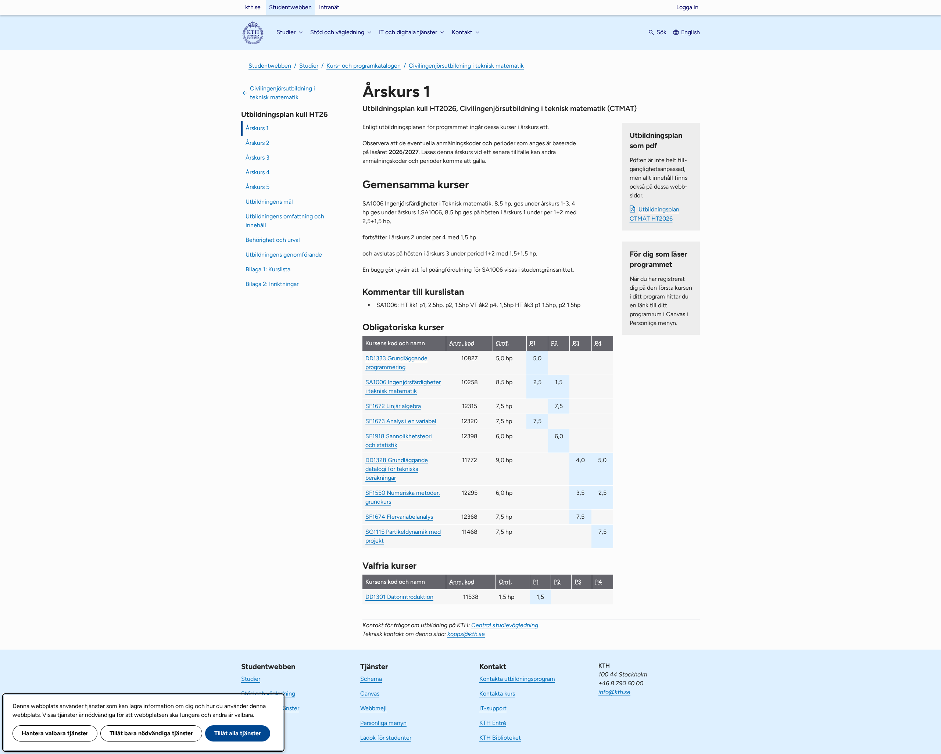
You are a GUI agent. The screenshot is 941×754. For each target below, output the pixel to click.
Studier (308, 65)
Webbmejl (373, 708)
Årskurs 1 (257, 128)
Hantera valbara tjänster (55, 733)
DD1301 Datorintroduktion (399, 596)
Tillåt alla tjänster (237, 733)
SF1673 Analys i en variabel (400, 421)
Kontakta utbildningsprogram (517, 678)
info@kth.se (614, 692)
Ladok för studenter (385, 737)
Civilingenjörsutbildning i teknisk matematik (466, 65)
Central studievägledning (504, 625)
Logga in (687, 7)
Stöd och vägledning (268, 693)
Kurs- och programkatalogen (363, 65)
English (690, 32)
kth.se (253, 7)
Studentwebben (290, 7)
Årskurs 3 (257, 157)
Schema (371, 678)
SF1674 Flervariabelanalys (399, 516)
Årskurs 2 (257, 142)
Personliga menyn (383, 722)
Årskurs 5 (257, 186)
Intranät (329, 7)
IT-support (493, 708)
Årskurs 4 (258, 172)
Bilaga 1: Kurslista (268, 269)
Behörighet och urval (273, 239)
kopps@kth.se (466, 633)
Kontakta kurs (497, 693)
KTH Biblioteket (500, 737)
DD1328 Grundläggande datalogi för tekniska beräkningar (396, 469)
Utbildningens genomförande (284, 254)
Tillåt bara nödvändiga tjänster (151, 733)
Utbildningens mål (269, 201)
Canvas (369, 693)
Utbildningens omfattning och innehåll (285, 221)
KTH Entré (492, 722)
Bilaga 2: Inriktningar (272, 283)
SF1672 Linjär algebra (393, 406)
